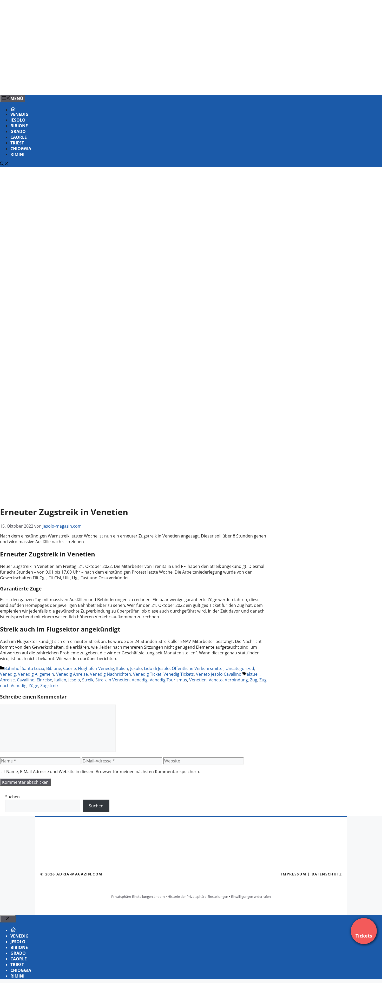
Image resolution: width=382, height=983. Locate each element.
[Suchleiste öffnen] (4, 164)
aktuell (253, 674)
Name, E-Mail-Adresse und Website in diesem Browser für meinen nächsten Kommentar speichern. (103, 771)
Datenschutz (327, 874)
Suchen (12, 797)
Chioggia (20, 148)
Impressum (293, 874)
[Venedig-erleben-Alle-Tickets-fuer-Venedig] (105, 85)
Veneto (216, 680)
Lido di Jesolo (157, 668)
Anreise (7, 680)
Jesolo (17, 120)
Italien (122, 668)
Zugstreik (49, 685)
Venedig (19, 114)
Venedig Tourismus (168, 680)
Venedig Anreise (72, 674)
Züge (33, 685)
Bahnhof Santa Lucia (24, 668)
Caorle (18, 137)
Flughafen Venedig (96, 668)
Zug (253, 680)
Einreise (44, 680)
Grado (18, 131)
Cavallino (26, 680)
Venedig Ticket (147, 674)
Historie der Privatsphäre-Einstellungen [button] (198, 896)
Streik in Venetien (112, 680)
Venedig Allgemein (36, 674)
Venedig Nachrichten (110, 674)
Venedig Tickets (178, 674)
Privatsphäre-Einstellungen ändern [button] (138, 896)
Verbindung (236, 680)
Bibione (19, 126)
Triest (17, 143)
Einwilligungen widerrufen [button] (251, 896)
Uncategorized (240, 668)
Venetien (198, 680)
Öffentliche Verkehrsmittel (197, 668)
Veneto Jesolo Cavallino (218, 674)
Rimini (17, 154)
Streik (87, 680)
